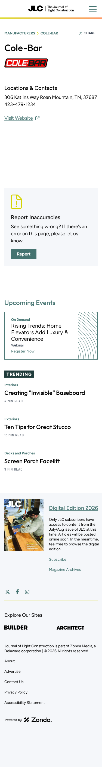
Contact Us (14, 682)
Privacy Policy (15, 692)
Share (89, 33)
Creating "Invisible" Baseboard (44, 392)
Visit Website (18, 118)
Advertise (12, 671)
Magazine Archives (65, 569)
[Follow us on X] (7, 592)
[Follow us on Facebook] (17, 592)
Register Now (23, 351)
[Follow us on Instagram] (27, 592)
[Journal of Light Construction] (50, 8)
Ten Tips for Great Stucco (37, 427)
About (9, 661)
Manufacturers (19, 33)
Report (23, 254)
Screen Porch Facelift (32, 461)
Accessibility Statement (24, 702)
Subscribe (57, 559)
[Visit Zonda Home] (28, 719)
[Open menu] (92, 9)
